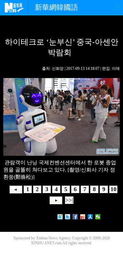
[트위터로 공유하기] (68, 216)
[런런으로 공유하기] (90, 216)
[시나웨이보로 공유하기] (83, 216)
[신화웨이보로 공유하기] (60, 216)
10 (113, 189)
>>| (69, 200)
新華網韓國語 (56, 7)
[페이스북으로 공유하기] (75, 216)
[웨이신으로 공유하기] (98, 216)
